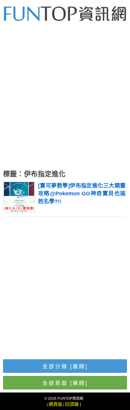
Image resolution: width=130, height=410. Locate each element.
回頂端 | (73, 404)
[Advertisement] (65, 100)
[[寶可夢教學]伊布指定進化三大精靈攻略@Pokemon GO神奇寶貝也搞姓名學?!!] (19, 210)
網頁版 (55, 404)
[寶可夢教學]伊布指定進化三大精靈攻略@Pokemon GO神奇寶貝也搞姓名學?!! (81, 193)
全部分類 (65, 367)
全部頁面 (65, 383)
